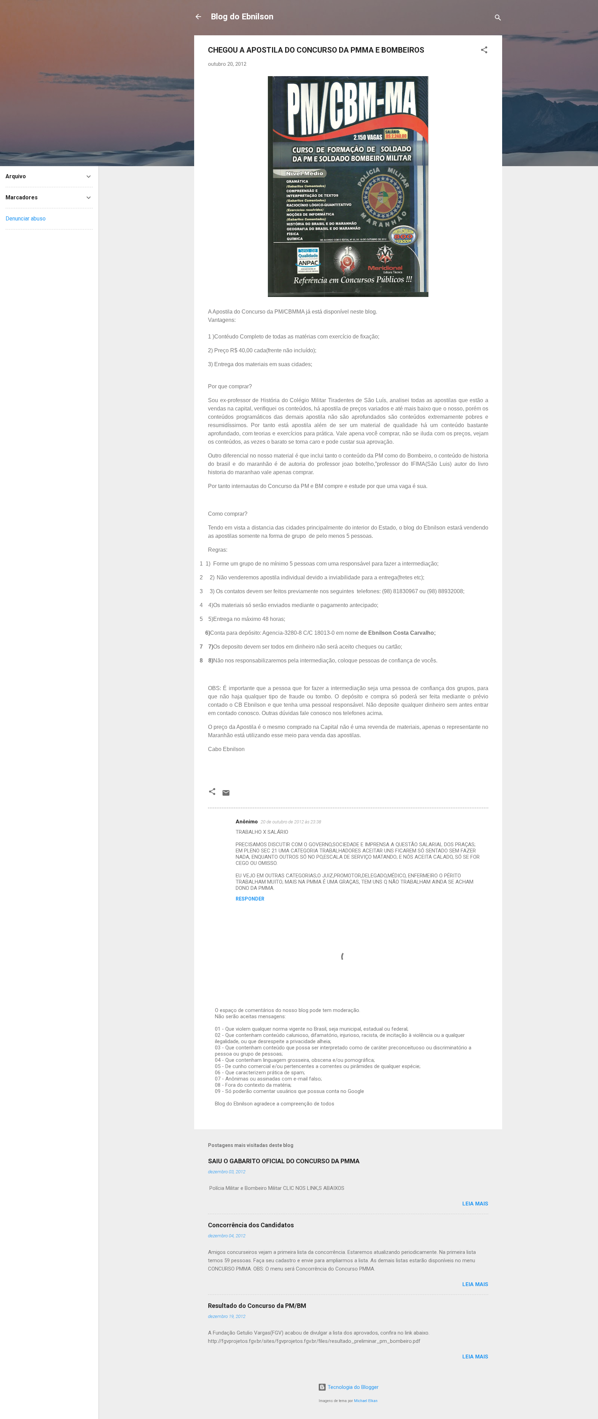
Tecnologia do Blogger (352, 1387)
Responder (250, 899)
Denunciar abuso (26, 218)
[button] (484, 51)
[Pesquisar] (498, 18)
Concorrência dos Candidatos (251, 1225)
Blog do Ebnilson (242, 16)
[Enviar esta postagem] (226, 795)
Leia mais (475, 1204)
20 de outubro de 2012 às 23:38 (291, 821)
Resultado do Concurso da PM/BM (257, 1305)
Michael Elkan (366, 1401)
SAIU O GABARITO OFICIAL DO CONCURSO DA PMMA (284, 1161)
